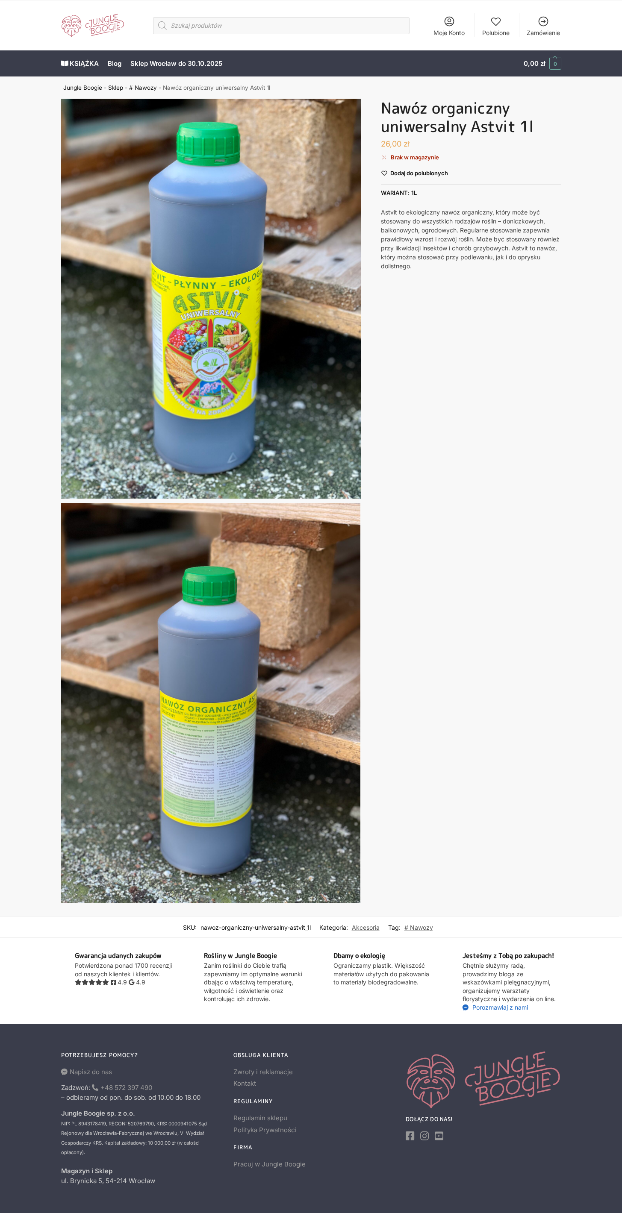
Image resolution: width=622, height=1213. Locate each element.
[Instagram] (424, 1136)
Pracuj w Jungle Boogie (269, 1164)
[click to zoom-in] (211, 299)
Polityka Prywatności (265, 1130)
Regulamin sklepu (260, 1118)
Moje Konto (449, 32)
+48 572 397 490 (126, 1088)
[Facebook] (410, 1136)
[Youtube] (439, 1136)
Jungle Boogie (82, 87)
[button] (542, 63)
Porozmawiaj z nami (499, 1007)
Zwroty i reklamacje (263, 1072)
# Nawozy (143, 87)
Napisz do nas (91, 1072)
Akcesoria (366, 927)
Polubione (496, 32)
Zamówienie (543, 32)
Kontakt (244, 1083)
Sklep (115, 87)
